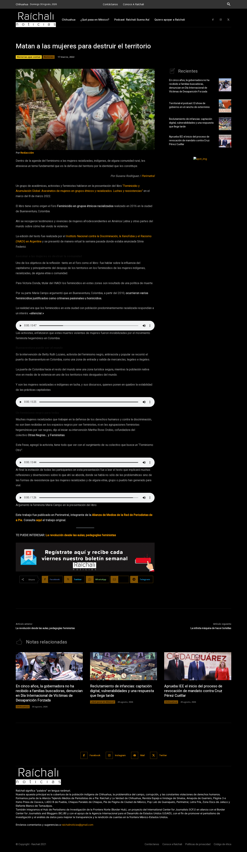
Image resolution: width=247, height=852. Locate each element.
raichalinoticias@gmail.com (77, 824)
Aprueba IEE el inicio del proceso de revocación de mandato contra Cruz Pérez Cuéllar (189, 140)
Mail (142, 755)
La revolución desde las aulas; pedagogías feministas (81, 535)
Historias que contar (29, 56)
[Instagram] (221, 20)
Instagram (120, 755)
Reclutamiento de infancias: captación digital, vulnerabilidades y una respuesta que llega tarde (191, 123)
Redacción (27, 152)
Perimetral (148, 176)
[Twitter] (228, 20)
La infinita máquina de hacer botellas (211, 628)
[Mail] (134, 755)
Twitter (163, 755)
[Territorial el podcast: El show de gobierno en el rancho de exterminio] (225, 105)
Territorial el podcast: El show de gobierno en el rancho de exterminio (189, 105)
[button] (228, 4)
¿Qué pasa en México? (102, 702)
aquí (39, 520)
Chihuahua (23, 706)
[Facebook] (213, 20)
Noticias (49, 56)
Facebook (95, 755)
